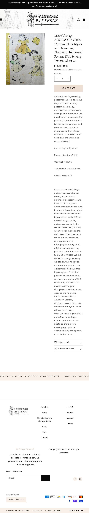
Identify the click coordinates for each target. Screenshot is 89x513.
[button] (73, 19)
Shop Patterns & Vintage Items (44, 419)
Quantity (57, 74)
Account (70, 418)
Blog (45, 432)
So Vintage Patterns (20, 511)
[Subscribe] (45, 478)
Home (44, 412)
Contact (44, 437)
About (44, 426)
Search (70, 412)
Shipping (58, 70)
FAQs (70, 423)
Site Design (37, 511)
